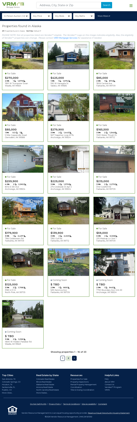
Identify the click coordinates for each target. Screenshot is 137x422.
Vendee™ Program (113, 387)
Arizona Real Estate (44, 387)
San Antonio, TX (8, 379)
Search (106, 5)
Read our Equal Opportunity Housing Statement (109, 413)
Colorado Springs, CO (11, 382)
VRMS (107, 390)
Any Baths (80, 16)
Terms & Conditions (71, 404)
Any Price (37, 16)
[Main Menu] (131, 5)
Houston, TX (7, 385)
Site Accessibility (89, 404)
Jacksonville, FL (8, 387)
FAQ (107, 379)
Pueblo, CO (7, 390)
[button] (104, 16)
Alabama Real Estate (45, 385)
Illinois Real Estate (44, 382)
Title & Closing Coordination (82, 390)
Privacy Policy (55, 404)
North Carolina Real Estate (47, 390)
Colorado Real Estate (45, 379)
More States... (42, 393)
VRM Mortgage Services (65, 38)
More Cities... (7, 393)
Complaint (102, 404)
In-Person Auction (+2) (14, 16)
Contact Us (109, 385)
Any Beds (59, 16)
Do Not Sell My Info (38, 404)
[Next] (74, 358)
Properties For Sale (79, 379)
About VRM (109, 382)
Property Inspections (80, 382)
